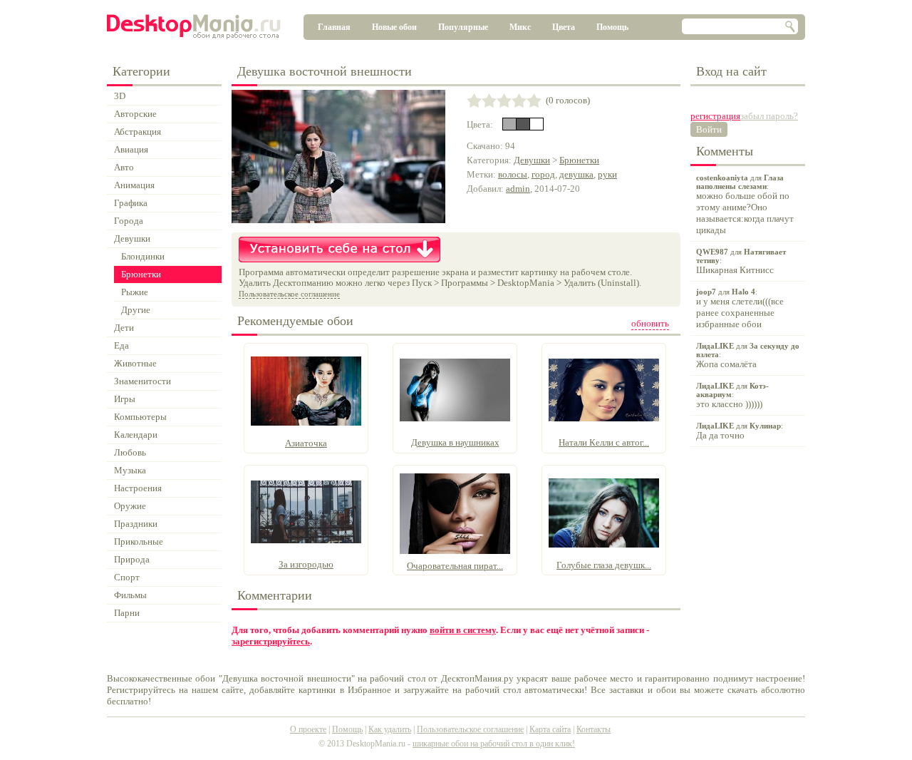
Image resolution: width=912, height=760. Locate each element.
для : (745, 204)
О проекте (308, 729)
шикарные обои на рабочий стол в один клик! (494, 744)
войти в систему (463, 630)
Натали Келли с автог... (604, 442)
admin (518, 188)
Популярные (463, 27)
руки (607, 174)
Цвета (563, 27)
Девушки (532, 160)
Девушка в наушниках (455, 442)
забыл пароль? (769, 116)
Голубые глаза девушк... (603, 565)
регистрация (715, 116)
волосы (512, 174)
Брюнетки (579, 160)
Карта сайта (550, 729)
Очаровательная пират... (455, 565)
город (543, 174)
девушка (576, 174)
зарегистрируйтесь (271, 641)
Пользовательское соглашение (289, 293)
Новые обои (394, 27)
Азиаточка (306, 443)
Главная (334, 27)
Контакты (593, 729)
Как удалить (389, 729)
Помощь (612, 27)
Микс (520, 27)
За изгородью (306, 564)
